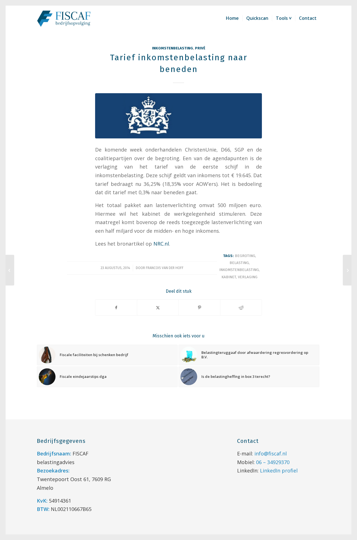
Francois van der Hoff (165, 268)
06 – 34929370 (273, 462)
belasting (239, 262)
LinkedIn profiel (279, 470)
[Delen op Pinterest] (199, 307)
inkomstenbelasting (172, 48)
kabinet (228, 277)
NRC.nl (161, 243)
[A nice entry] (347, 270)
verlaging (247, 277)
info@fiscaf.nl (270, 453)
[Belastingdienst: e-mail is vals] (10, 270)
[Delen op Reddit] (241, 307)
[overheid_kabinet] (178, 115)
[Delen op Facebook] (116, 307)
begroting (245, 255)
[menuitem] (232, 18)
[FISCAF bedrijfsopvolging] (64, 18)
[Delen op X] (157, 307)
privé (200, 48)
